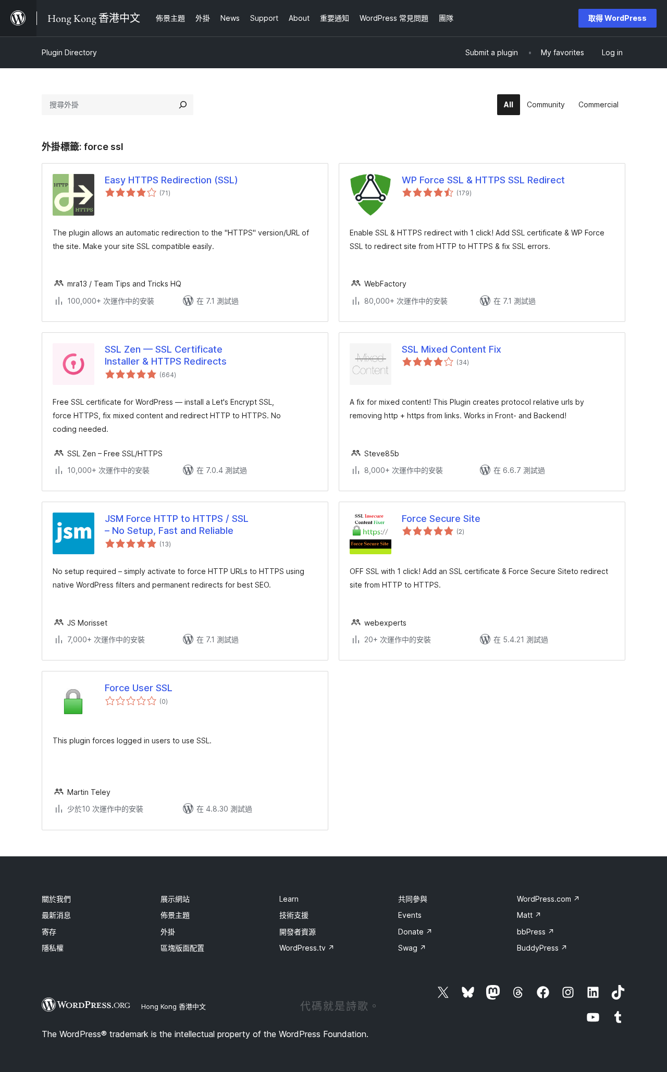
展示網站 (175, 898)
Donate (415, 931)
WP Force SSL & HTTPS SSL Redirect (483, 179)
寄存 (49, 931)
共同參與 (412, 898)
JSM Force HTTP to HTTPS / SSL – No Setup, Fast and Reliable (177, 524)
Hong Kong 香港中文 (173, 1006)
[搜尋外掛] (182, 104)
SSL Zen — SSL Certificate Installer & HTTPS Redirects (166, 355)
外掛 (167, 931)
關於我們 (56, 898)
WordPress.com (548, 898)
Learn (289, 898)
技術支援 (293, 915)
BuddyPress (542, 947)
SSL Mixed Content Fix (451, 349)
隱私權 (53, 947)
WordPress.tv (307, 947)
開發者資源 (297, 931)
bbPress (535, 931)
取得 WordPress (617, 18)
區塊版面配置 (182, 947)
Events (410, 915)
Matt (529, 915)
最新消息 (56, 915)
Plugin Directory (69, 52)
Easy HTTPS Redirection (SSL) (171, 179)
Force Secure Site (441, 518)
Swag (412, 947)
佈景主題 (175, 915)
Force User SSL (138, 687)
